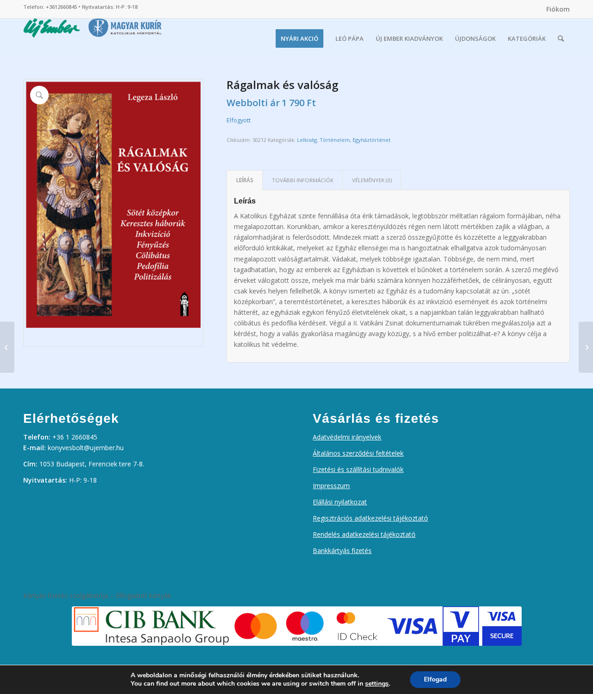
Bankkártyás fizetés (342, 550)
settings (377, 684)
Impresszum (331, 485)
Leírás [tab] (244, 180)
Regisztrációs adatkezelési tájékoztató (370, 518)
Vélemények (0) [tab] (372, 180)
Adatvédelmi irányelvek (347, 437)
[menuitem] (556, 9)
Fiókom (558, 9)
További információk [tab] (303, 180)
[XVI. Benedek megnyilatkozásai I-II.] (7, 347)
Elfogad (435, 679)
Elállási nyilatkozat (340, 501)
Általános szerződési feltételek (358, 453)
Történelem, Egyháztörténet (355, 139)
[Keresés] (561, 38)
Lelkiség (307, 139)
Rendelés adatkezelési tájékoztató (364, 534)
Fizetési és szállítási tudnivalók (358, 469)
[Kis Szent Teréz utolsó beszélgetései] (586, 347)
